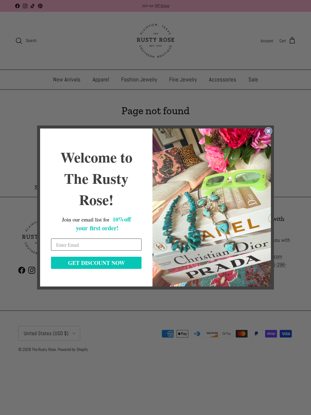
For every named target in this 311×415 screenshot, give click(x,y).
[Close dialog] (268, 131)
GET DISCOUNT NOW (96, 263)
